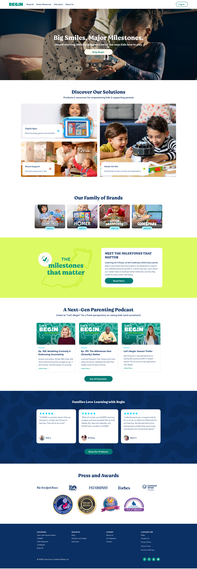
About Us (69, 4)
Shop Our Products (98, 451)
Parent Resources (43, 4)
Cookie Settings (147, 550)
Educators (58, 4)
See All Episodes (98, 379)
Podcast (41, 348)
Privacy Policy (146, 542)
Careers (109, 541)
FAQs (143, 535)
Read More (119, 281)
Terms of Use (145, 546)
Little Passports (42, 541)
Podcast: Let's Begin (79, 538)
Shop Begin (98, 52)
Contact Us (145, 538)
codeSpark (41, 545)
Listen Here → (43, 368)
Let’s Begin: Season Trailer (138, 351)
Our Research (111, 538)
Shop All (30, 4)
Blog (73, 535)
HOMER (40, 538)
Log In (181, 4)
